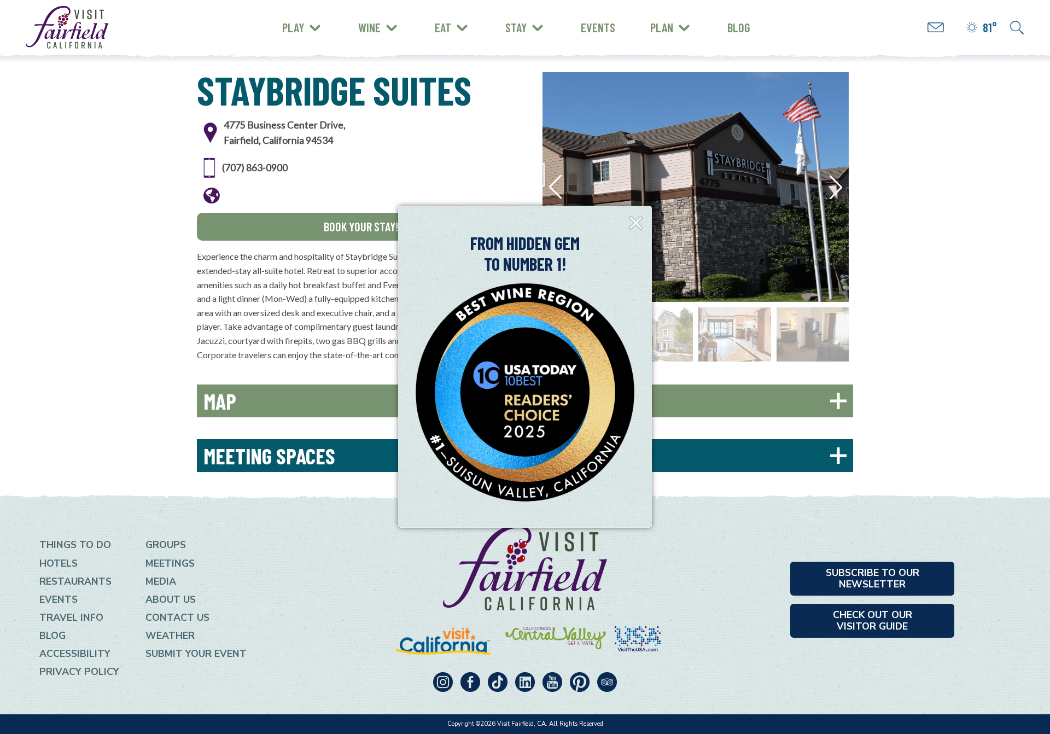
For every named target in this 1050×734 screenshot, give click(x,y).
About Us (170, 599)
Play (293, 27)
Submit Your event (196, 653)
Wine (369, 27)
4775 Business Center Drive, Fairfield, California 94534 (285, 132)
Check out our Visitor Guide (872, 620)
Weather (170, 635)
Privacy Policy (79, 671)
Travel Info (71, 617)
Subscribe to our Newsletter (872, 578)
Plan (661, 27)
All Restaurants (326, 35)
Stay (516, 27)
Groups (165, 544)
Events (598, 27)
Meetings (170, 563)
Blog (738, 27)
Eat (443, 27)
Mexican (307, 17)
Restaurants (75, 581)
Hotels (58, 563)
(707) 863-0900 (255, 167)
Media (160, 581)
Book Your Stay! (361, 226)
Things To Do (75, 544)
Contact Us (177, 617)
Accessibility (74, 653)
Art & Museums (355, 19)
